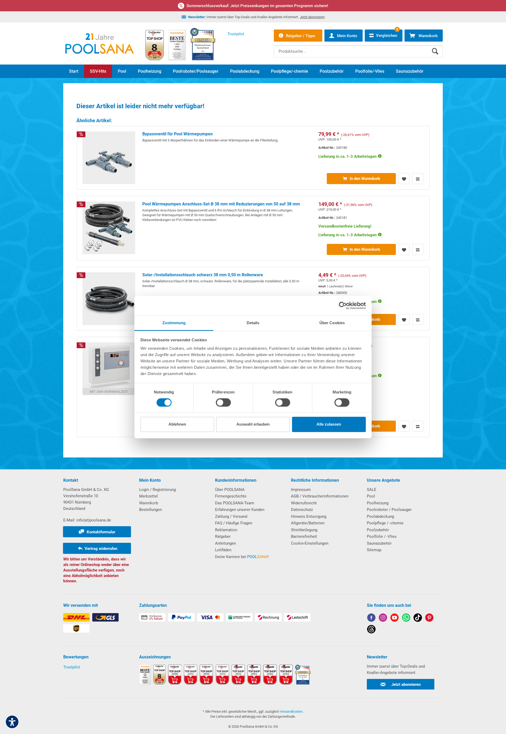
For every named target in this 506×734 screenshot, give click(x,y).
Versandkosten (291, 711)
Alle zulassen (329, 424)
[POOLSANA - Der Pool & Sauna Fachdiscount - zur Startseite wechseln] (99, 43)
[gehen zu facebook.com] (371, 618)
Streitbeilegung (304, 530)
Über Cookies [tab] (332, 323)
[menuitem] (358, 47)
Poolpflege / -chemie (385, 523)
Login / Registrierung (157, 489)
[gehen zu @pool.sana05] (371, 630)
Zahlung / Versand (231, 516)
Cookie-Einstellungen (309, 543)
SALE (371, 489)
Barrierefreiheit (304, 536)
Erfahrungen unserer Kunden (239, 509)
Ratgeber (223, 536)
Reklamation (226, 530)
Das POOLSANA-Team (234, 503)
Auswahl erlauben (253, 424)
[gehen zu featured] (394, 618)
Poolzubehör (378, 530)
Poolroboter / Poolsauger (389, 509)
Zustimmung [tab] (174, 323)
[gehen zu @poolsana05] (417, 618)
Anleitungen (225, 543)
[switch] (223, 402)
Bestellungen (150, 509)
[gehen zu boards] (429, 618)
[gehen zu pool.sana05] (382, 618)
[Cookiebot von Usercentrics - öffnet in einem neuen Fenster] (343, 305)
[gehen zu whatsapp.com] (406, 618)
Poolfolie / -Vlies (382, 536)
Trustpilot (71, 667)
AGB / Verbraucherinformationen (319, 496)
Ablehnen (177, 424)
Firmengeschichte (230, 496)
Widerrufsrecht (304, 503)
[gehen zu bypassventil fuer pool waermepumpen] (253, 157)
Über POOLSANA (230, 489)
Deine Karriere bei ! (242, 556)
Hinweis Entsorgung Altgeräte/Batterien (308, 520)
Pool (371, 496)
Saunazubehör (379, 543)
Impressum (301, 489)
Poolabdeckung (380, 516)
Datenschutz (302, 509)
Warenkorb (148, 503)
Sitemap (374, 550)
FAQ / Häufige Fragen (233, 523)
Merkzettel (148, 496)
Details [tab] (253, 323)
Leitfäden (223, 550)
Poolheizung (377, 503)
